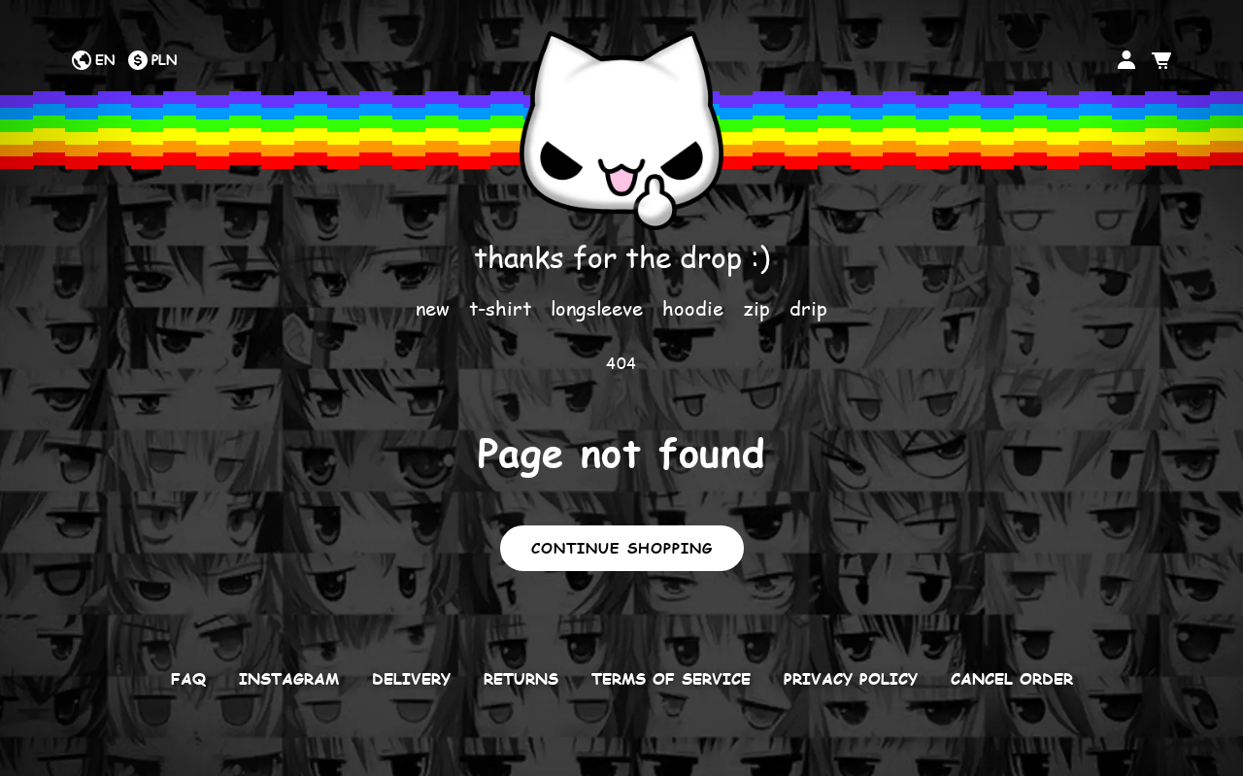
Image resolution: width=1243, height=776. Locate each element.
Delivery (411, 679)
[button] (1161, 60)
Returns (521, 679)
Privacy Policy (851, 679)
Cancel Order (1012, 679)
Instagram (289, 679)
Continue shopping (622, 547)
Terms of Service (671, 679)
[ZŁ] (151, 60)
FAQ (188, 679)
